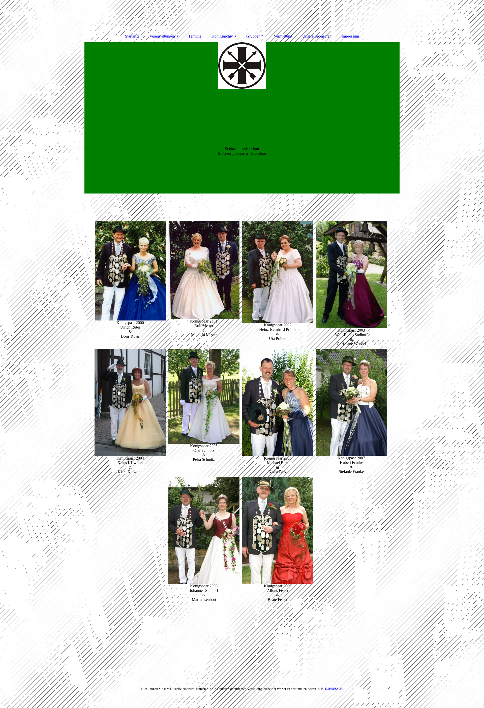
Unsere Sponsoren (316, 36)
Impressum (350, 36)
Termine (194, 36)
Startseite (132, 36)
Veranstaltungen (162, 36)
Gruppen (253, 36)
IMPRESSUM (334, 689)
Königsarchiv (222, 36)
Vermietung (283, 36)
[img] (242, 118)
